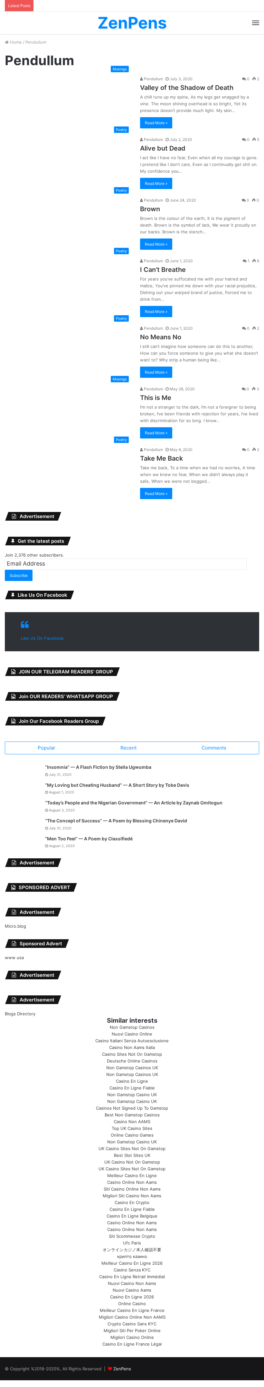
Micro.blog (15, 926)
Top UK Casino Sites (132, 1128)
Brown (150, 209)
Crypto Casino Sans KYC (132, 1323)
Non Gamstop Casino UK (132, 1094)
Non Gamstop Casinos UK (132, 1067)
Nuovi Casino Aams (132, 1290)
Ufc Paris (132, 1242)
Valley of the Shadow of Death (186, 87)
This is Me (155, 398)
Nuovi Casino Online (132, 1033)
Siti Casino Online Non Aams (132, 1189)
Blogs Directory (20, 1013)
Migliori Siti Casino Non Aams (132, 1195)
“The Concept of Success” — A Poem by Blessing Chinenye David (116, 820)
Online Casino (132, 1303)
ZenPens (122, 1368)
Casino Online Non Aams (132, 1182)
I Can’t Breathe (163, 269)
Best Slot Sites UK (132, 1155)
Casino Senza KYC (132, 1269)
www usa (14, 957)
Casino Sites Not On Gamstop (132, 1054)
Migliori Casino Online (132, 1337)
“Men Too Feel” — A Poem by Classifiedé (89, 838)
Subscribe (19, 575)
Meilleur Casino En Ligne (132, 1175)
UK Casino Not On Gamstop (132, 1162)
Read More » (156, 122)
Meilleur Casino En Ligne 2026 (132, 1263)
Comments (214, 748)
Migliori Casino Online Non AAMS (132, 1317)
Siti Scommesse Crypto (132, 1236)
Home (15, 42)
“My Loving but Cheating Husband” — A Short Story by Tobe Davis (117, 785)
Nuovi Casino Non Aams (132, 1283)
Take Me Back (161, 458)
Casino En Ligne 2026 (132, 1296)
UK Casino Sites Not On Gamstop (132, 1148)
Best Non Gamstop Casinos (132, 1114)
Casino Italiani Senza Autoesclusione (132, 1040)
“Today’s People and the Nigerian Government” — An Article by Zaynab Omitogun (133, 802)
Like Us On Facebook (42, 595)
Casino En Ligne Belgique (132, 1215)
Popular (46, 748)
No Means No (160, 337)
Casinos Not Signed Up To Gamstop (132, 1108)
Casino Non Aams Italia (132, 1047)
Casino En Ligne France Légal (132, 1344)
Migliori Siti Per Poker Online (132, 1330)
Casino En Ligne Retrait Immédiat (132, 1276)
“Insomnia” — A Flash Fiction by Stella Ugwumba (98, 767)
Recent (128, 748)
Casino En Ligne (132, 1081)
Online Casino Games (132, 1135)
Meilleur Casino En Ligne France (132, 1310)
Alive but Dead (162, 148)
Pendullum (153, 78)
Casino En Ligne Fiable (132, 1087)
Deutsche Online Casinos (132, 1060)
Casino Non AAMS (132, 1121)
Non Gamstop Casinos (132, 1027)
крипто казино (132, 1256)
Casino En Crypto (132, 1202)
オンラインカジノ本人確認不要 (132, 1249)
